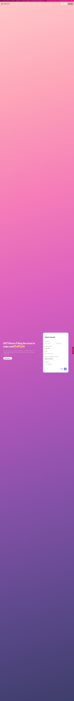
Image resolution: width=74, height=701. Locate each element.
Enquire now (73, 350)
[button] (46, 348)
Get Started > (8, 358)
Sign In (70, 3)
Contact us (64, 3)
